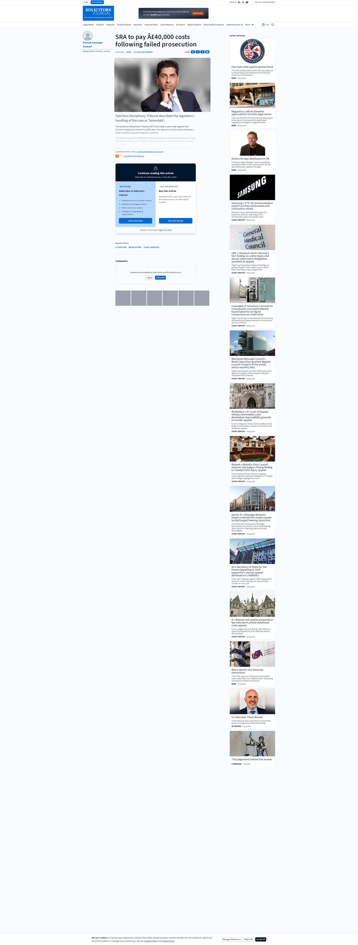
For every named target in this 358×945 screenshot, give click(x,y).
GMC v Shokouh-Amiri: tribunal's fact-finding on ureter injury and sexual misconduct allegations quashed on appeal (250, 257)
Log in (149, 277)
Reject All (248, 939)
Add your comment (144, 52)
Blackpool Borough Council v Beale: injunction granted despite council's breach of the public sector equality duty (250, 363)
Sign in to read (165, 230)
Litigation (120, 247)
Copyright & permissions (133, 156)
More (247, 24)
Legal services (151, 247)
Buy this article (175, 220)
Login (86, 2)
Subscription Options (214, 24)
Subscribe (160, 277)
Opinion (100, 24)
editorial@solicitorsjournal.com (150, 151)
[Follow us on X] (243, 2)
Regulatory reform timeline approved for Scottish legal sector (251, 113)
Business (138, 24)
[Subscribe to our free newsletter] (247, 2)
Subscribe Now (97, 2)
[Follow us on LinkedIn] (239, 2)
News (129, 52)
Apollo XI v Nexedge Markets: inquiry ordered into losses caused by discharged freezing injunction (251, 517)
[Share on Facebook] (202, 51)
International (151, 24)
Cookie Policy (150, 941)
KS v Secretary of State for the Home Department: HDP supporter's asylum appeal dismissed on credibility (249, 571)
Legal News (88, 24)
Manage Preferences (232, 939)
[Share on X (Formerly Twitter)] (198, 51)
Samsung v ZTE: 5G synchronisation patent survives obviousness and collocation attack (252, 206)
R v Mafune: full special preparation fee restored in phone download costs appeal (252, 622)
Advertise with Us (234, 24)
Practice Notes (124, 24)
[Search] (272, 25)
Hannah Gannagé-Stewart (93, 44)
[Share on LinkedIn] (193, 51)
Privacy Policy (168, 941)
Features (110, 24)
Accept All (260, 939)
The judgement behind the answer (251, 759)
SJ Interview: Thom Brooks (247, 717)
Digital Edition (194, 24)
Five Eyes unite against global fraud (252, 67)
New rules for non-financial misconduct (247, 671)
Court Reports (167, 24)
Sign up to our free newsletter (265, 2)
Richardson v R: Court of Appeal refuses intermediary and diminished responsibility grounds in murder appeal (251, 416)
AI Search (180, 24)
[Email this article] (207, 51)
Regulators (135, 247)
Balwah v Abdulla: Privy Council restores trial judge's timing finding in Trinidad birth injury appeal (251, 467)
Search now (197, 13)
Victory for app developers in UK (250, 159)
